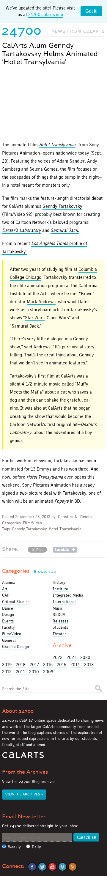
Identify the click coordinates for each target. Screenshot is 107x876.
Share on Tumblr (65, 550)
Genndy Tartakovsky (62, 206)
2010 (34, 671)
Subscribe (86, 838)
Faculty (8, 627)
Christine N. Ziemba (75, 517)
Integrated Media (68, 595)
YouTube (52, 866)
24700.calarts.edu (45, 14)
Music (58, 608)
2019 (7, 664)
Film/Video (32, 523)
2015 (61, 664)
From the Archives (25, 772)
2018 (21, 664)
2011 (20, 671)
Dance (7, 608)
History (59, 582)
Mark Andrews (41, 301)
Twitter (42, 866)
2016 (48, 664)
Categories (29, 571)
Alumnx (8, 582)
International (64, 601)
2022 (57, 657)
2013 (89, 664)
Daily (36, 847)
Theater (59, 633)
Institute (60, 588)
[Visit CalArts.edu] (23, 757)
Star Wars (35, 317)
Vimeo (62, 866)
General (9, 640)
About (18, 711)
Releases (60, 621)
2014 (75, 664)
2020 (85, 657)
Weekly (14, 847)
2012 (7, 671)
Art (4, 588)
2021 (71, 657)
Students (60, 627)
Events (8, 621)
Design (8, 614)
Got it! (91, 11)
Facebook (32, 866)
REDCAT (60, 614)
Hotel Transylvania (65, 529)
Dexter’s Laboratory (21, 230)
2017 (34, 664)
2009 (48, 671)
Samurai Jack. (65, 230)
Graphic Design (15, 646)
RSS (72, 866)
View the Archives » (24, 794)
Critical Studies (15, 601)
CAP (5, 595)
